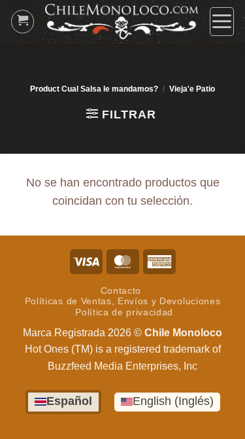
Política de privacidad (124, 312)
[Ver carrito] (23, 21)
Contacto (121, 291)
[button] (222, 21)
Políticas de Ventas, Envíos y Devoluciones (123, 301)
